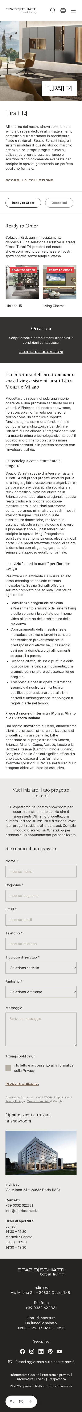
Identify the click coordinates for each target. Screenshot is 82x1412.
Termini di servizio (38, 1101)
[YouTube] (59, 1351)
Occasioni (59, 202)
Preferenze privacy (56, 1375)
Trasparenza (57, 1379)
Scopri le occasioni (41, 352)
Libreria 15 (13, 306)
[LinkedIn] (41, 1351)
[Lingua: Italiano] (63, 10)
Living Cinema (54, 306)
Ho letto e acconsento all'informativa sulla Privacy (43, 1068)
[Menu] (73, 10)
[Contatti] (21, 1401)
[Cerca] (53, 10)
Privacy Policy (14, 1101)
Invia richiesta (22, 1084)
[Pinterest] (50, 1351)
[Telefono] (12, 1401)
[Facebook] (22, 1351)
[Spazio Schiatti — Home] (21, 10)
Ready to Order (23, 202)
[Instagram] (31, 1351)
